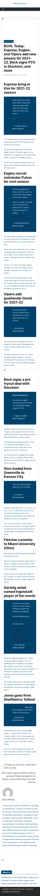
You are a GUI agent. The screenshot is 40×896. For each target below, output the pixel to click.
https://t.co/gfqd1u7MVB (21, 627)
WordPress (16, 892)
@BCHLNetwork (18, 215)
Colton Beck (14, 429)
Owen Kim (13, 142)
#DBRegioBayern (19, 637)
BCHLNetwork (19, 889)
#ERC (25, 629)
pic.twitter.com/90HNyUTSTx (23, 218)
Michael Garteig (17, 658)
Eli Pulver (10, 242)
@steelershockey (19, 707)
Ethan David (16, 344)
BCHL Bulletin (9, 41)
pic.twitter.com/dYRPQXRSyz (22, 121)
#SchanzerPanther (19, 635)
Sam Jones (17, 731)
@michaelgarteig (18, 619)
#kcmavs (16, 490)
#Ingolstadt (16, 632)
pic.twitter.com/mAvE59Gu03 (23, 411)
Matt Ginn (15, 508)
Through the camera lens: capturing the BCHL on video (20, 766)
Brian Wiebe (9, 75)
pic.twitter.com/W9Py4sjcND (22, 640)
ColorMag (5, 892)
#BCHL (20, 213)
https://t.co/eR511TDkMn (24, 118)
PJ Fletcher (21, 561)
